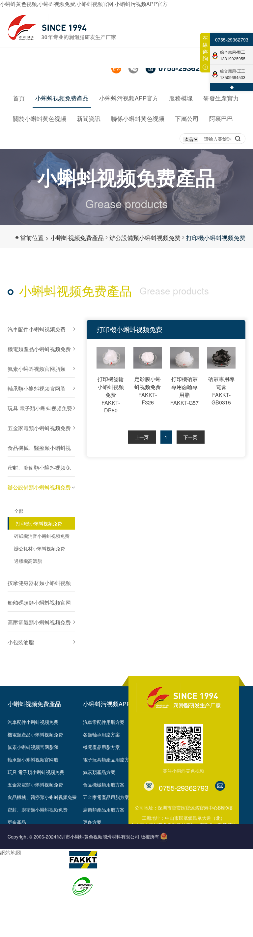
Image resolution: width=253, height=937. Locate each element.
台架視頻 (17, 928)
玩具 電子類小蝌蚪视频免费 (36, 772)
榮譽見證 (17, 878)
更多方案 (92, 822)
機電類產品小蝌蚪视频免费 (35, 734)
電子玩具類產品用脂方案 (108, 759)
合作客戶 (17, 916)
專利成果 (17, 903)
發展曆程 (17, 866)
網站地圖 (10, 852)
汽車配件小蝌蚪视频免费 (33, 722)
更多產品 (17, 822)
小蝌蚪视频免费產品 (77, 237)
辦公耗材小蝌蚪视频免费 (39, 548)
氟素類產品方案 (99, 772)
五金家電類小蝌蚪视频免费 (35, 784)
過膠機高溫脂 (28, 561)
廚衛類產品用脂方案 (104, 809)
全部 (18, 511)
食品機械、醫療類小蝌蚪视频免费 (42, 797)
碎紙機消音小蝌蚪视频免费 (42, 536)
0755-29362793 (231, 39)
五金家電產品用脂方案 (106, 797)
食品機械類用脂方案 (104, 784)
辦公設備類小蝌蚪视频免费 (145, 237)
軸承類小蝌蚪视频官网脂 (33, 759)
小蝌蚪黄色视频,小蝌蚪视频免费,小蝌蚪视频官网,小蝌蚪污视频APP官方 (84, 4)
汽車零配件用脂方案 (104, 722)
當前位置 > (34, 237)
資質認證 (17, 891)
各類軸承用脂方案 (101, 734)
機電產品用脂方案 (101, 747)
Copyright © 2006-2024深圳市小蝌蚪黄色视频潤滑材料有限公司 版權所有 (83, 836)
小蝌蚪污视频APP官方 (112, 703)
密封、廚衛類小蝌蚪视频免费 (38, 809)
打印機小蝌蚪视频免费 (215, 237)
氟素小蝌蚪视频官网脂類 (33, 747)
